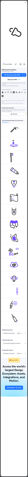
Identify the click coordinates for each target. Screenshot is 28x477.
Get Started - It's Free (14, 387)
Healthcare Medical (19, 103)
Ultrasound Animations (9, 333)
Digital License (15, 85)
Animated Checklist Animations (12, 343)
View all (24, 89)
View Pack (5, 122)
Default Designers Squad (8, 71)
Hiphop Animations (9, 353)
